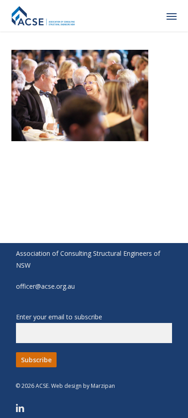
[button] (172, 16)
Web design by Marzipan (83, 386)
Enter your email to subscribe (59, 316)
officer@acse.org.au (45, 286)
